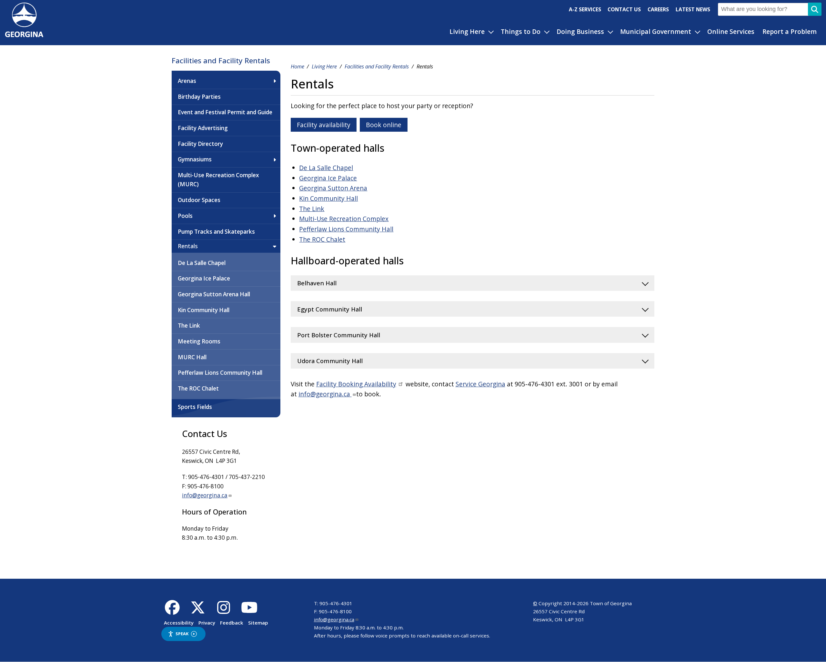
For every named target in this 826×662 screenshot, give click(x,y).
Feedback (231, 622)
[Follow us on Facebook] (172, 611)
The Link (189, 325)
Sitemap (258, 622)
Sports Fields (195, 407)
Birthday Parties (199, 96)
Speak (182, 634)
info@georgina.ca (204, 495)
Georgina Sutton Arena (333, 188)
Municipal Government (655, 31)
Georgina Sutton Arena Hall (214, 294)
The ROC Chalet (198, 388)
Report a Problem (789, 31)
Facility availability (323, 124)
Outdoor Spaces (199, 200)
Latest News (693, 9)
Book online (383, 124)
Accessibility (179, 622)
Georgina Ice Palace (204, 278)
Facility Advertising (203, 128)
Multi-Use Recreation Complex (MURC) (218, 179)
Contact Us (624, 9)
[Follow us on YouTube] (249, 611)
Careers (658, 9)
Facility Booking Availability (356, 384)
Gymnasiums (195, 159)
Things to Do (520, 31)
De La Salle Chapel (202, 263)
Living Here (467, 31)
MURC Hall (192, 357)
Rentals (188, 246)
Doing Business (580, 31)
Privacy (206, 622)
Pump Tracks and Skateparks (216, 231)
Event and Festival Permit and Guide (225, 112)
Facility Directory (200, 144)
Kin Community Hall (203, 310)
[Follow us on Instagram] (224, 611)
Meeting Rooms (199, 341)
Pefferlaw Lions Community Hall (220, 372)
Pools (185, 215)
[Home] (24, 34)
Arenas (187, 81)
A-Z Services (585, 9)
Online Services (730, 31)
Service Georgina (480, 384)
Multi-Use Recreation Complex (343, 218)
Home (297, 66)
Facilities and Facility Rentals (221, 61)
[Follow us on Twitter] (198, 611)
